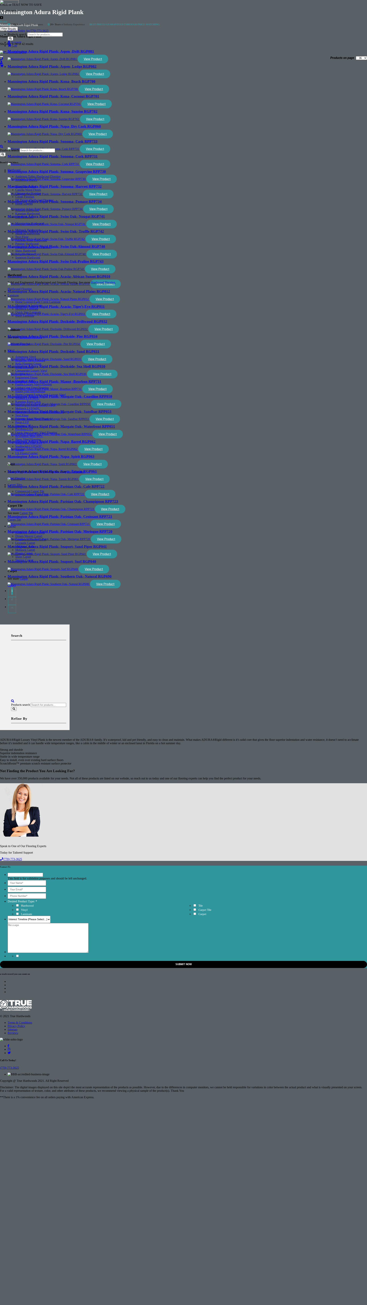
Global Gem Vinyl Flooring (32, 387)
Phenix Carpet (23, 553)
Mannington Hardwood (29, 223)
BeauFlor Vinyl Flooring (30, 360)
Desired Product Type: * (22, 901)
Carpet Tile (26, 513)
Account (15, 42)
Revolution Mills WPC (29, 436)
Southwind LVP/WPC (28, 446)
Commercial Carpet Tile (29, 491)
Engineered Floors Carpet (30, 539)
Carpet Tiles (15, 484)
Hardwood (14, 170)
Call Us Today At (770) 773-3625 (28, 30)
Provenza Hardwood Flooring (33, 247)
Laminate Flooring (31, 337)
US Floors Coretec (26, 453)
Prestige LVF (23, 425)
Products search (17, 34)
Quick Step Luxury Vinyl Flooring (36, 432)
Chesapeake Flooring (28, 193)
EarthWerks (22, 374)
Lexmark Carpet (25, 543)
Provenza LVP (24, 429)
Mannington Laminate (28, 305)
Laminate (13, 295)
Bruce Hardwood (25, 186)
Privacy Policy (16, 1026)
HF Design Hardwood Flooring (34, 200)
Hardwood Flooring (103, 282)
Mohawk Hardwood (27, 230)
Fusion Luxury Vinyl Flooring (33, 384)
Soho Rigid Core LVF (28, 442)
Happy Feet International (30, 391)
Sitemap (12, 1029)
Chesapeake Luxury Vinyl (31, 370)
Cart (14, 45)
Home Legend (24, 203)
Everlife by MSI (25, 381)
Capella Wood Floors (28, 189)
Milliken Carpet (24, 546)
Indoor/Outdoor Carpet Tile (31, 494)
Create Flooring (24, 196)
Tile (200, 905)
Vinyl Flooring (76, 471)
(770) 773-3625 (12, 859)
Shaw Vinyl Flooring (28, 439)
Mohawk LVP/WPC (27, 408)
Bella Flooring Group (28, 363)
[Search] (10, 39)
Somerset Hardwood (27, 257)
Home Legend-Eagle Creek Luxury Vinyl (40, 394)
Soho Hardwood (25, 254)
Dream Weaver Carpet (28, 536)
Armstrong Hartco (26, 180)
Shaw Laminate (24, 315)
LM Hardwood (24, 217)
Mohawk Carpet (25, 549)
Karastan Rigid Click (28, 401)
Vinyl (11, 350)
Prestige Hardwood (27, 243)
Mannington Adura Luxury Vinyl (35, 405)
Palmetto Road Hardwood (31, 240)
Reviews (13, 1033)
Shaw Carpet (23, 556)
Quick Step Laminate (28, 312)
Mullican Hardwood (27, 233)
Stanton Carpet (24, 560)
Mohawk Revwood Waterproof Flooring (39, 412)
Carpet (12, 526)
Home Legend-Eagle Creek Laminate (38, 302)
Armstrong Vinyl (25, 356)
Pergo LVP (22, 422)
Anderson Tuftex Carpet (30, 532)
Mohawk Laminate (26, 308)
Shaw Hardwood (25, 250)
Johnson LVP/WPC (27, 398)
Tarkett (19, 449)
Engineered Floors (26, 377)
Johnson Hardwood (27, 210)
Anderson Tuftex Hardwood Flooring (38, 176)
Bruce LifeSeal (24, 367)
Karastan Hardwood (27, 213)
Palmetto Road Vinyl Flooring (33, 418)
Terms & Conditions (20, 1022)
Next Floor (21, 237)
